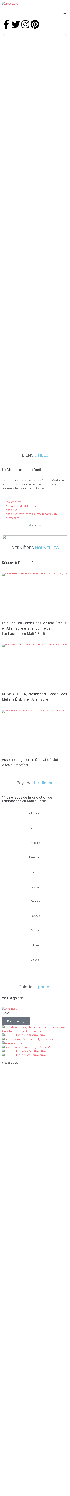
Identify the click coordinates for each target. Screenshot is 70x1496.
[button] (4, 36)
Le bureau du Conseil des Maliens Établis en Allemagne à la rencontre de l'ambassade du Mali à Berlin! (34, 628)
